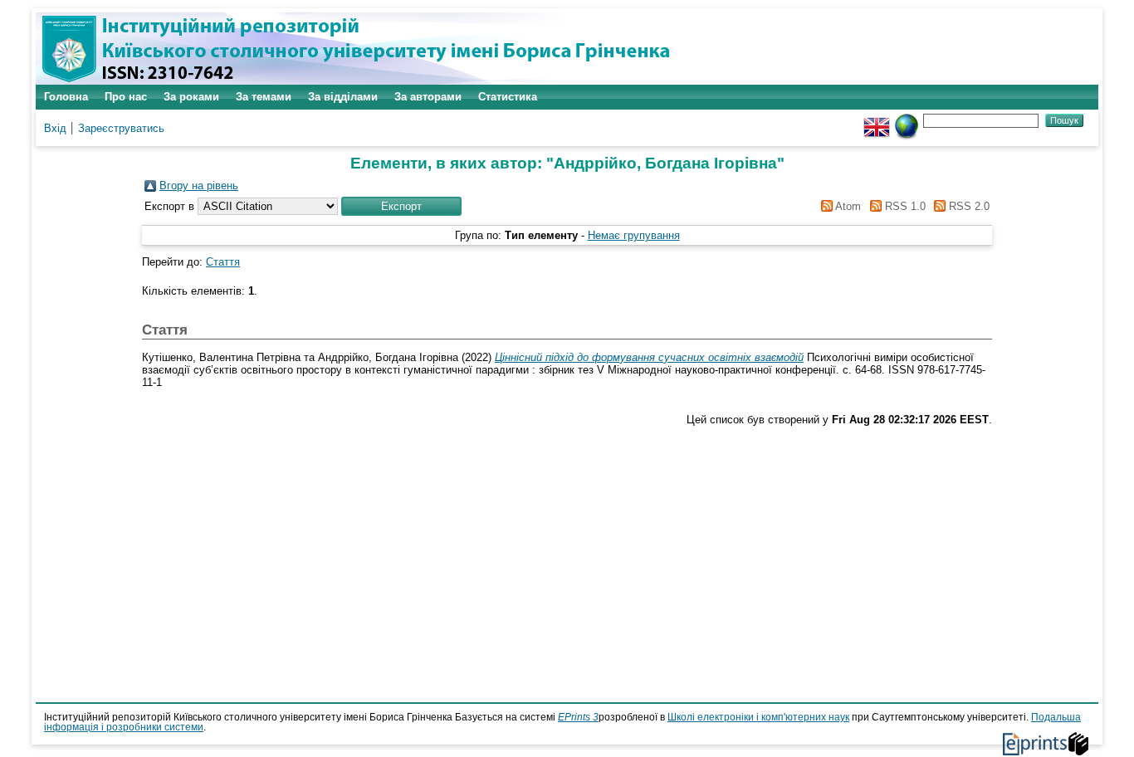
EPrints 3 (578, 717)
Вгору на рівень (198, 185)
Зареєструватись (121, 128)
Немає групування (634, 235)
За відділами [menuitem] (343, 96)
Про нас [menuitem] (126, 96)
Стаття (223, 262)
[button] (401, 206)
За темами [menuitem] (263, 96)
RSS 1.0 (903, 206)
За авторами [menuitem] (428, 96)
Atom (847, 206)
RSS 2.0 (968, 206)
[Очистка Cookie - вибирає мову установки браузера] (906, 120)
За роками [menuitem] (191, 96)
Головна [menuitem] (66, 96)
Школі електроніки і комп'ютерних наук (758, 717)
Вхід (55, 128)
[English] (876, 120)
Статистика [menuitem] (507, 96)
